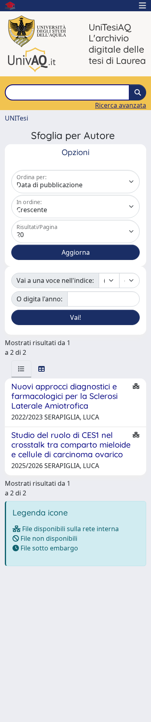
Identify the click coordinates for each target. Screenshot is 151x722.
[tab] (21, 368)
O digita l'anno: (39, 299)
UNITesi (16, 118)
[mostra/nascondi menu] (142, 6)
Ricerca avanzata (120, 105)
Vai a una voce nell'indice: (55, 280)
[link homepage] (13, 5)
